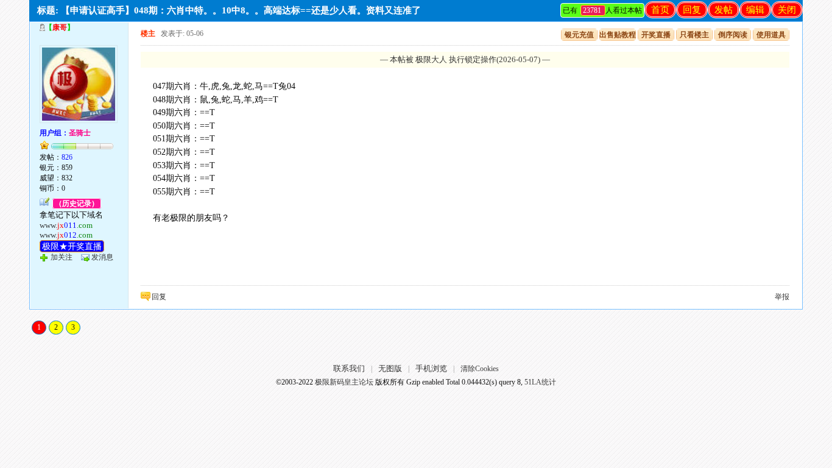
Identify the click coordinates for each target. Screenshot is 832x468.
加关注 (61, 257)
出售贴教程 (617, 34)
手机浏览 (431, 368)
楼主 (148, 33)
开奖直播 (656, 34)
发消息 (102, 257)
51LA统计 (540, 382)
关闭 (787, 10)
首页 (660, 10)
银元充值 (579, 34)
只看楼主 (694, 34)
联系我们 (349, 368)
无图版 (390, 368)
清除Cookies (479, 368)
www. (66, 225)
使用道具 (771, 34)
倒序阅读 (732, 34)
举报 (782, 296)
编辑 (755, 10)
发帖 (723, 10)
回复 (692, 10)
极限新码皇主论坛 (344, 382)
